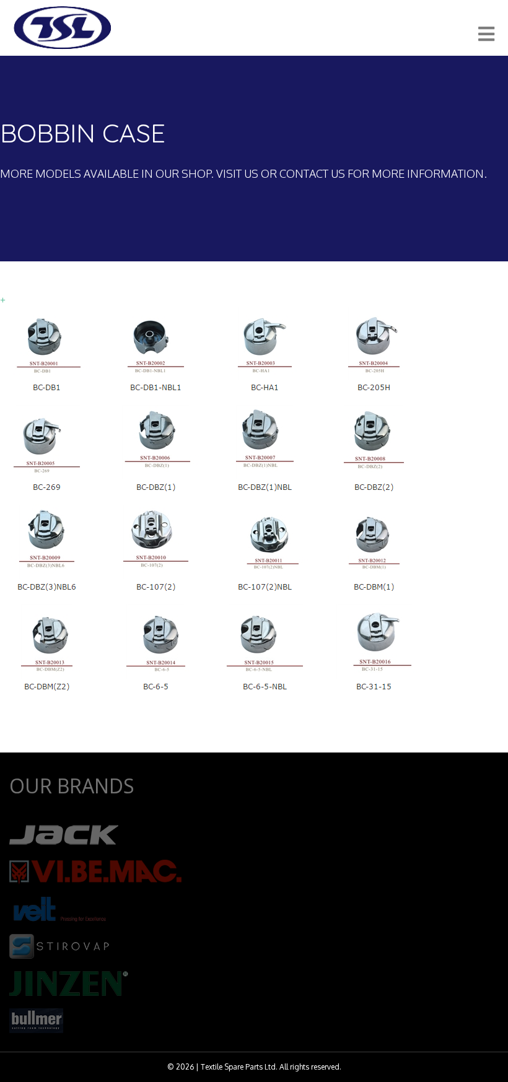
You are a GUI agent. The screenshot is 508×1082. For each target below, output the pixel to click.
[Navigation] (486, 34)
